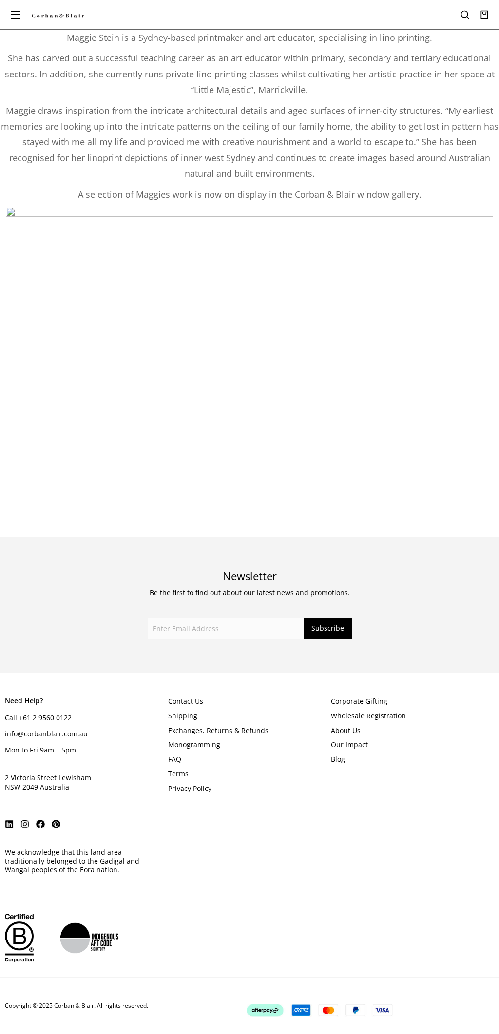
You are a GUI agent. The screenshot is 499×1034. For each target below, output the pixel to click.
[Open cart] (484, 14)
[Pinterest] (56, 824)
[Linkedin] (9, 824)
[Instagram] (24, 824)
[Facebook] (40, 824)
